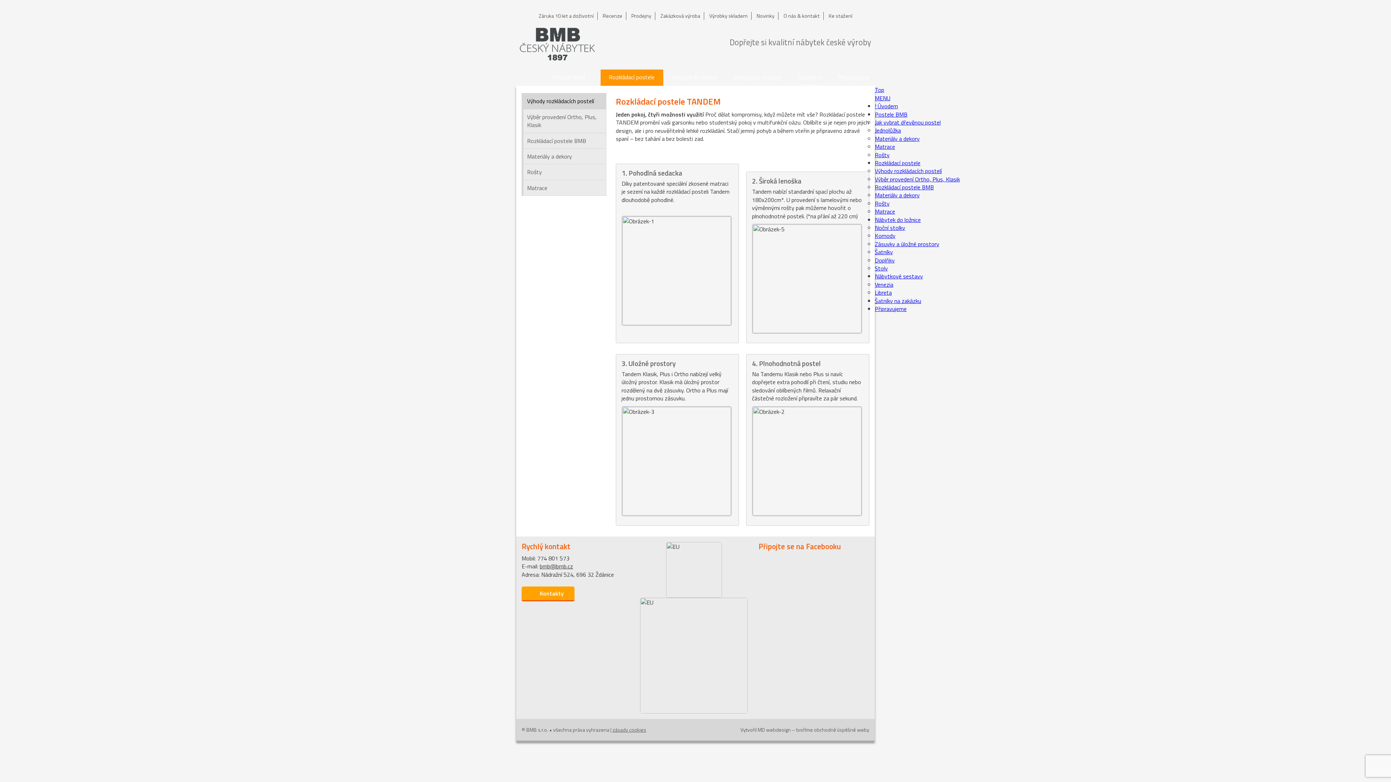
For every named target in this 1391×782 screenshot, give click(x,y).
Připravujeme (853, 77)
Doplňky (885, 260)
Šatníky (884, 252)
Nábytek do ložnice (695, 77)
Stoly (881, 268)
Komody (885, 235)
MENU (882, 98)
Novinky (765, 16)
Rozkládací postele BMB (556, 140)
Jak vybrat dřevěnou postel (908, 122)
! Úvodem (527, 78)
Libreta (883, 292)
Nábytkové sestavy (757, 77)
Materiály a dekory (549, 156)
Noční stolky (890, 227)
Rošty (534, 172)
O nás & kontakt (802, 16)
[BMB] (557, 44)
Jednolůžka (888, 130)
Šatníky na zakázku (810, 79)
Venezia (884, 284)
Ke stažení (840, 16)
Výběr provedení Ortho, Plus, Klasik (562, 121)
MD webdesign (774, 729)
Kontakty (552, 593)
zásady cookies (629, 729)
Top (879, 89)
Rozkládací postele (632, 77)
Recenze (612, 16)
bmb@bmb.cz (556, 566)
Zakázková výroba (680, 16)
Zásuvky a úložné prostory (907, 244)
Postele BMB (569, 77)
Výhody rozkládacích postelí (560, 101)
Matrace (537, 188)
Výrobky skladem (728, 16)
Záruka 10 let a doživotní (566, 16)
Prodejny (641, 16)
